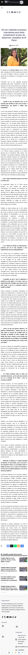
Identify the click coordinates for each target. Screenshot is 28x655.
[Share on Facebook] (5, 652)
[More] (22, 652)
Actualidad (23, 558)
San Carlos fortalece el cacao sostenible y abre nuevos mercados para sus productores (9, 578)
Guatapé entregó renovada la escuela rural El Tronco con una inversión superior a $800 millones (9, 588)
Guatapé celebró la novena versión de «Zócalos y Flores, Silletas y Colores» (8, 560)
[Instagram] (17, 12)
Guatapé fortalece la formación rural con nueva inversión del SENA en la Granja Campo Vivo (9, 569)
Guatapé (22, 561)
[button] (3, 626)
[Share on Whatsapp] (12, 652)
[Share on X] (9, 652)
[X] (9, 12)
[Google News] (15, 12)
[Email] (15, 652)
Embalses (22, 569)
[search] (14, 8)
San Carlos (23, 580)
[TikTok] (20, 12)
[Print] (19, 652)
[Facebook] (7, 12)
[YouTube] (12, 12)
